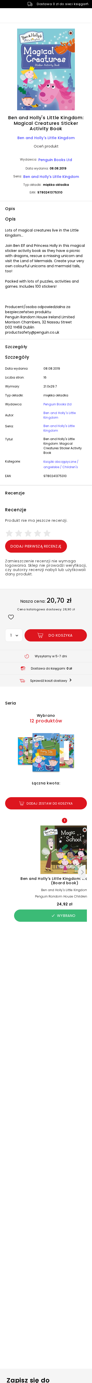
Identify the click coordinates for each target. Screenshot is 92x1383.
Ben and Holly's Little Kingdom (46, 137)
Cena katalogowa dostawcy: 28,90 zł (46, 609)
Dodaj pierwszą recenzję (36, 546)
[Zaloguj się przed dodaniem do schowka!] (11, 617)
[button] (46, 70)
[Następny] (82, 872)
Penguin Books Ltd (55, 159)
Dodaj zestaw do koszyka (50, 803)
